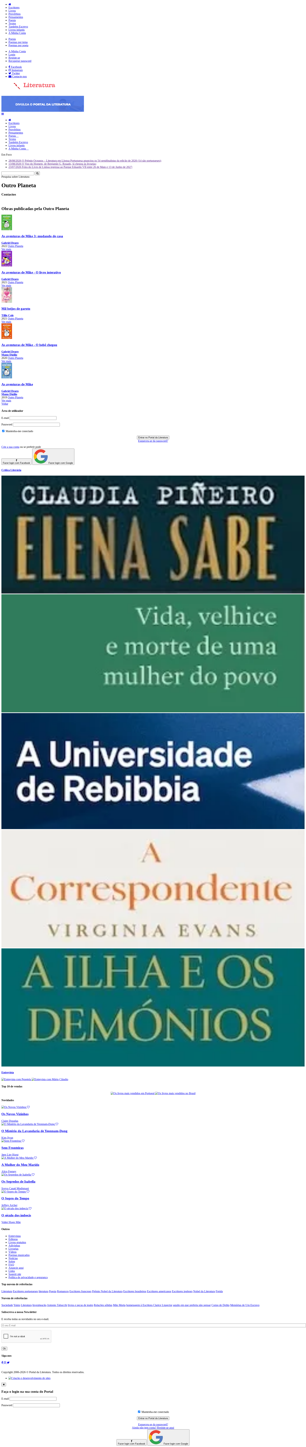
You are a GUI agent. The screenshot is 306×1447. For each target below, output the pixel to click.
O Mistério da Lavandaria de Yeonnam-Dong (34, 1131)
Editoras (13, 1239)
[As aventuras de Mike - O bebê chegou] (6, 337)
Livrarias (13, 1248)
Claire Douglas (9, 1120)
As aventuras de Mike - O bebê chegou (29, 345)
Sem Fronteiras (12, 1148)
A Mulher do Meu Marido (20, 1165)
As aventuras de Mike (17, 384)
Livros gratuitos (17, 1242)
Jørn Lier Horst (9, 1154)
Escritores (13, 7)
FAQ (11, 1264)
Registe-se (14, 57)
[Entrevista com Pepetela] (16, 1079)
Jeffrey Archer (9, 1205)
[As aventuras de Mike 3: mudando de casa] (6, 229)
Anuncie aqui (16, 1267)
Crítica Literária (11, 470)
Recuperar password (19, 60)
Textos (12, 23)
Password (6, 424)
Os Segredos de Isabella (18, 1181)
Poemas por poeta (18, 45)
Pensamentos (15, 17)
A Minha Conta (17, 32)
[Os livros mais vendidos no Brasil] (175, 1093)
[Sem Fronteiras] (13, 1140)
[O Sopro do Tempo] (15, 1191)
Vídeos (12, 1251)
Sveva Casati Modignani (15, 1188)
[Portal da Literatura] (28, 88)
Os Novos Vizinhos (15, 1114)
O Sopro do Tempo (15, 1198)
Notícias (13, 1258)
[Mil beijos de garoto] (6, 301)
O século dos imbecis (16, 1215)
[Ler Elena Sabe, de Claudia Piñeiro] (153, 592)
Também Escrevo (18, 26)
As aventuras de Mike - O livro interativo (31, 272)
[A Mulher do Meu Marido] (19, 1157)
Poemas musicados (19, 1255)
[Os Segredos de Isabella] (18, 1174)
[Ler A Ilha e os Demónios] (153, 1065)
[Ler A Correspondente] (153, 946)
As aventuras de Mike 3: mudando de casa (32, 236)
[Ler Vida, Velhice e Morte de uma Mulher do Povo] (153, 711)
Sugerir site (14, 1274)
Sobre (11, 1261)
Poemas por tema (18, 42)
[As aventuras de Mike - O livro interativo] (6, 265)
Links (11, 1270)
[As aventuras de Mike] (6, 377)
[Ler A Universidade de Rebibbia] (153, 828)
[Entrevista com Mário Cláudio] (50, 1079)
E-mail (5, 417)
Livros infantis (16, 29)
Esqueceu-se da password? (153, 440)
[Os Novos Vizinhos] (15, 1107)
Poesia (12, 20)
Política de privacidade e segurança (28, 1277)
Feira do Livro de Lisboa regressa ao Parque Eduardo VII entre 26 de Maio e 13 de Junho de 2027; (70, 166)
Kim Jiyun (7, 1137)
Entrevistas (14, 1235)
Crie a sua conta (10, 446)
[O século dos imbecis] (16, 1208)
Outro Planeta (15, 246)
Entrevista (7, 1072)
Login (11, 54)
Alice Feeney (8, 1171)
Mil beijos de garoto (15, 308)
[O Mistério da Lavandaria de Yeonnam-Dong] (29, 1124)
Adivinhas (14, 1245)
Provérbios (14, 13)
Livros (12, 10)
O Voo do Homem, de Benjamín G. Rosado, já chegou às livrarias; (52, 163)
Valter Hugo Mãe (11, 1222)
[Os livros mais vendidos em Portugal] (133, 1093)
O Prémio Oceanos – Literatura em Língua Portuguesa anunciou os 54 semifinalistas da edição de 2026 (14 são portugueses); (85, 160)
